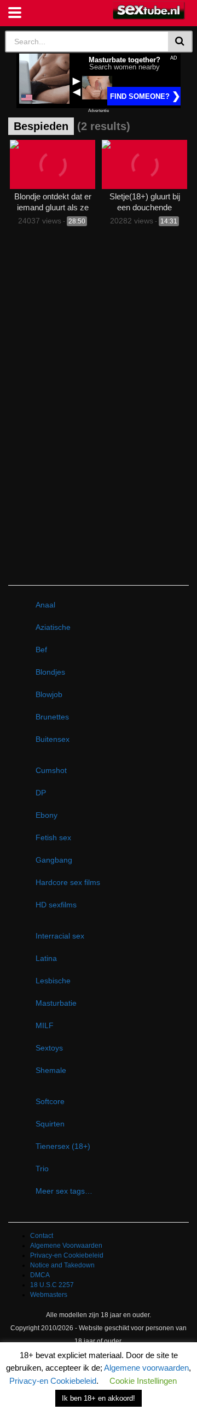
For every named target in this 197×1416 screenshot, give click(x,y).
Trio (42, 1168)
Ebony (46, 815)
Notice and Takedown (62, 1265)
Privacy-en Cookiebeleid (66, 1255)
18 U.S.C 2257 (52, 1285)
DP (41, 792)
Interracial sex (60, 935)
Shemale (51, 1070)
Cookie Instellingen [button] (143, 1380)
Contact (41, 1236)
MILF (45, 1025)
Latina (46, 958)
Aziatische (53, 627)
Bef (41, 649)
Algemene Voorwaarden (66, 1245)
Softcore (50, 1101)
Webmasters (48, 1295)
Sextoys (49, 1047)
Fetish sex (53, 837)
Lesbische (53, 980)
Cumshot (51, 770)
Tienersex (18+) (63, 1146)
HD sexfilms (56, 904)
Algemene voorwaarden (146, 1367)
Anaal (45, 604)
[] (180, 41)
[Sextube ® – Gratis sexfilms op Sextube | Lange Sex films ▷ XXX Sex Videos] (149, 10)
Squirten (50, 1123)
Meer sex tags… (64, 1191)
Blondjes (50, 672)
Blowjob (49, 694)
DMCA (40, 1275)
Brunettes (52, 716)
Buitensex (52, 739)
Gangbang (54, 860)
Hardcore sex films (68, 882)
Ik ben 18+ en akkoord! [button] (98, 1398)
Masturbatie (56, 1003)
